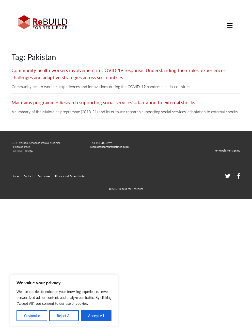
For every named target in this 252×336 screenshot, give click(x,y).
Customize (32, 315)
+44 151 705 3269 (101, 143)
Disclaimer (44, 176)
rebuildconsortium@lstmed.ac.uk (109, 147)
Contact (28, 176)
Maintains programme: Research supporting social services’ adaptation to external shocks (103, 102)
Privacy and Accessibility (70, 176)
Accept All (96, 315)
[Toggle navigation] (229, 22)
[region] (64, 300)
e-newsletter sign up (227, 150)
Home (15, 176)
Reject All (64, 315)
